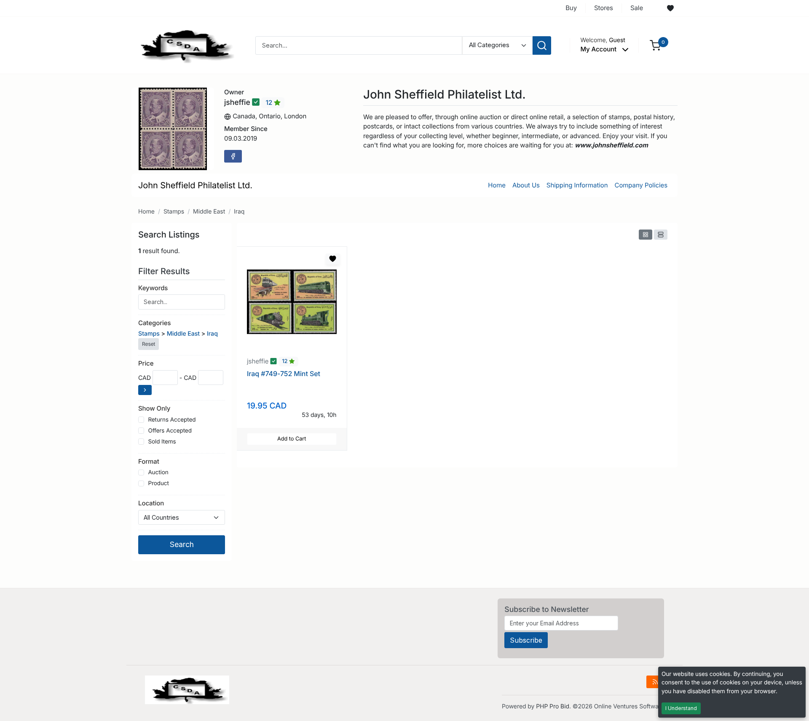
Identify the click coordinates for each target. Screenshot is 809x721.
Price (145, 363)
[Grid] (645, 235)
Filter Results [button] (165, 271)
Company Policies (641, 185)
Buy (571, 8)
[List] (660, 235)
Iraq (239, 211)
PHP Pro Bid (552, 706)
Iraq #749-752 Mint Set (283, 373)
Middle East (209, 211)
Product (158, 483)
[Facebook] (233, 156)
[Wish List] (670, 8)
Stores (603, 8)
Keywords (153, 288)
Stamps (173, 211)
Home (497, 185)
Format (148, 461)
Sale (636, 8)
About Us (526, 185)
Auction (158, 472)
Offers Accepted (170, 430)
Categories (154, 323)
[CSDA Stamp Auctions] (184, 45)
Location (151, 503)
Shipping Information (577, 185)
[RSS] (655, 682)
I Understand (681, 708)
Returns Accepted (172, 420)
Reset (148, 344)
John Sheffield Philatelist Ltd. (195, 185)
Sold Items (162, 441)
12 (269, 103)
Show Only (154, 408)
